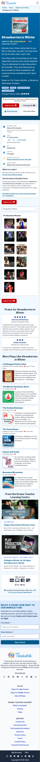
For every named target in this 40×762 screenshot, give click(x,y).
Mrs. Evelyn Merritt (17, 41)
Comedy (5, 88)
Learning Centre (20, 725)
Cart (26, 752)
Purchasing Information (20, 728)
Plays (11, 8)
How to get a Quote (29, 111)
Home (4, 8)
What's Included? (20, 705)
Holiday (13, 88)
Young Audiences (8, 90)
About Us (20, 732)
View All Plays (20, 696)
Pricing (20, 709)
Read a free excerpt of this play (18, 165)
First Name (6, 623)
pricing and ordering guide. (12, 175)
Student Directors (23, 88)
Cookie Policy (20, 742)
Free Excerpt (11, 111)
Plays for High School (20, 689)
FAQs (20, 712)
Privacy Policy (20, 735)
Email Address (7, 632)
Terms (20, 738)
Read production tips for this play (19, 159)
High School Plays (22, 8)
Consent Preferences (20, 745)
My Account (17, 752)
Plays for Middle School (20, 693)
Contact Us (20, 722)
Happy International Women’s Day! (19, 525)
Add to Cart (10, 105)
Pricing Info (28, 105)
